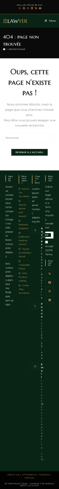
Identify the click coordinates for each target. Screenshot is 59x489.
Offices (29, 478)
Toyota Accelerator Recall (25, 253)
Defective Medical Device (24, 240)
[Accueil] (4, 49)
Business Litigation (24, 226)
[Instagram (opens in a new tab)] (28, 8)
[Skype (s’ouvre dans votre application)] (36, 8)
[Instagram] (50, 291)
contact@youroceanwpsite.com (42, 421)
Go (47, 235)
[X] (50, 274)
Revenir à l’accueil (29, 152)
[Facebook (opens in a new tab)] (24, 8)
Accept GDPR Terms (49, 250)
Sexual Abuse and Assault (22, 210)
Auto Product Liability (23, 277)
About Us (13, 474)
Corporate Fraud (24, 267)
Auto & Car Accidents (24, 192)
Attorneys (29, 474)
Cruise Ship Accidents (24, 289)
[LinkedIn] (50, 300)
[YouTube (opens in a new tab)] (39, 8)
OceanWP (33, 485)
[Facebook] (50, 282)
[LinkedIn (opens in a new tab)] (32, 8)
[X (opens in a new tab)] (20, 8)
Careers (44, 474)
